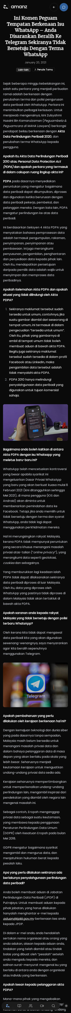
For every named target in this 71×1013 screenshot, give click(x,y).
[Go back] (54, 7)
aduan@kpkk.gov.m (18, 918)
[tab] (8, 1005)
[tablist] (31, 1006)
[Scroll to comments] (64, 7)
